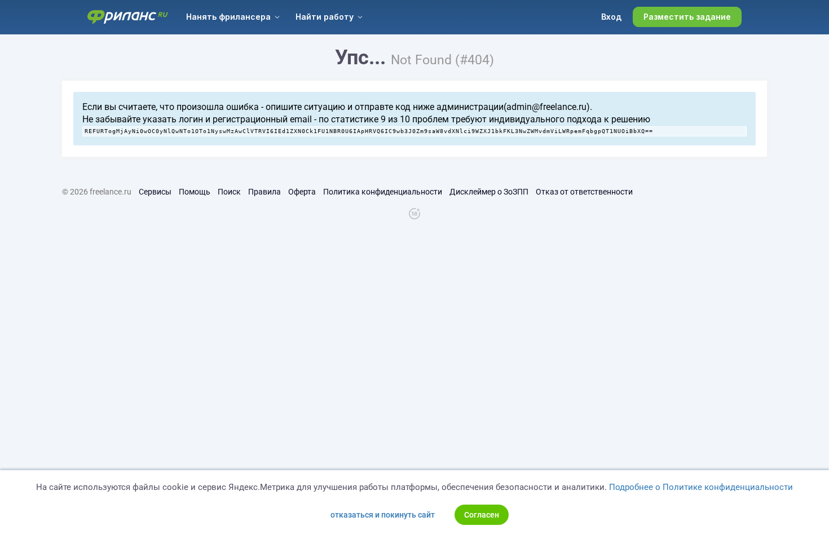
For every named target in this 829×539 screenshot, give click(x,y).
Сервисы (155, 191)
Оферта (302, 191)
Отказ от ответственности (584, 191)
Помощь (194, 191)
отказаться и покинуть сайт (382, 514)
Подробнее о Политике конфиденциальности (701, 487)
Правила (264, 191)
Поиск (229, 191)
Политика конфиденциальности (382, 191)
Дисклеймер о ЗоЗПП (488, 191)
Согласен (481, 514)
